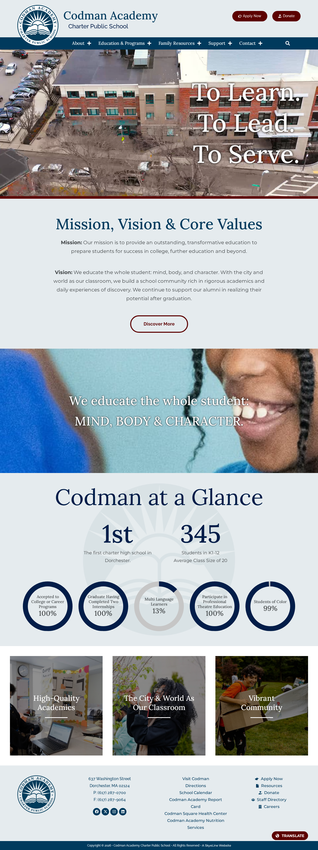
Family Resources (177, 43)
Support (216, 43)
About (78, 43)
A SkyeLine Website (216, 845)
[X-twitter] (105, 811)
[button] (288, 43)
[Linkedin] (122, 811)
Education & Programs (121, 43)
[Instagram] (114, 811)
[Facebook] (96, 811)
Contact (247, 43)
